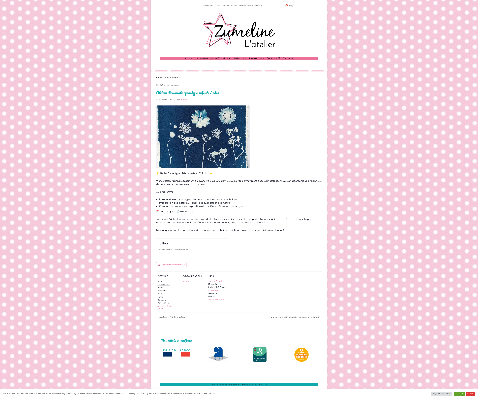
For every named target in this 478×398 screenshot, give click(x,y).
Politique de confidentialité (254, 384)
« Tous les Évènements (168, 77)
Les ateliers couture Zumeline (212, 59)
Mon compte (207, 6)
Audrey (186, 281)
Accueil (189, 59)
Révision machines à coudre (249, 59)
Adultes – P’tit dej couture (172, 317)
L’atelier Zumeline (216, 281)
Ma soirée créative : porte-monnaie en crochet (294, 317)
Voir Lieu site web (216, 300)
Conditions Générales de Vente (225, 384)
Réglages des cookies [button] (442, 394)
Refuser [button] (470, 394)
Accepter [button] (459, 394)
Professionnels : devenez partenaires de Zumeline (239, 6)
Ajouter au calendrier (172, 265)
